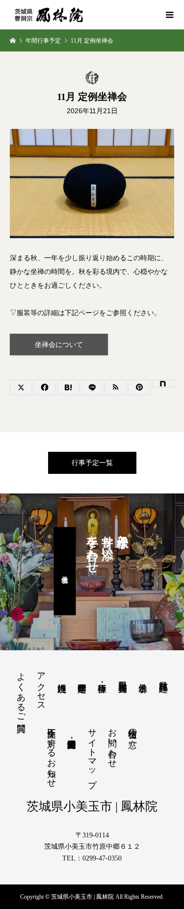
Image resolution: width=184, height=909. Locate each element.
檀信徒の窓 (132, 728)
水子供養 (65, 571)
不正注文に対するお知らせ (51, 752)
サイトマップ (92, 752)
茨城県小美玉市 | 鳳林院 (92, 806)
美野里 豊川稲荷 (123, 676)
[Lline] (92, 387)
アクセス (41, 686)
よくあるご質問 (21, 691)
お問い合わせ (112, 742)
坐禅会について (59, 344)
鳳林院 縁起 (163, 676)
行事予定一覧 (92, 463)
